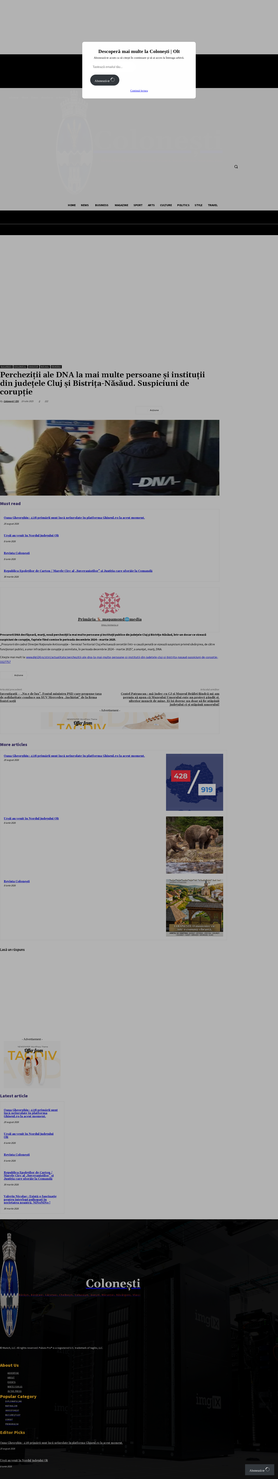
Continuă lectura (139, 90)
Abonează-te (102, 81)
